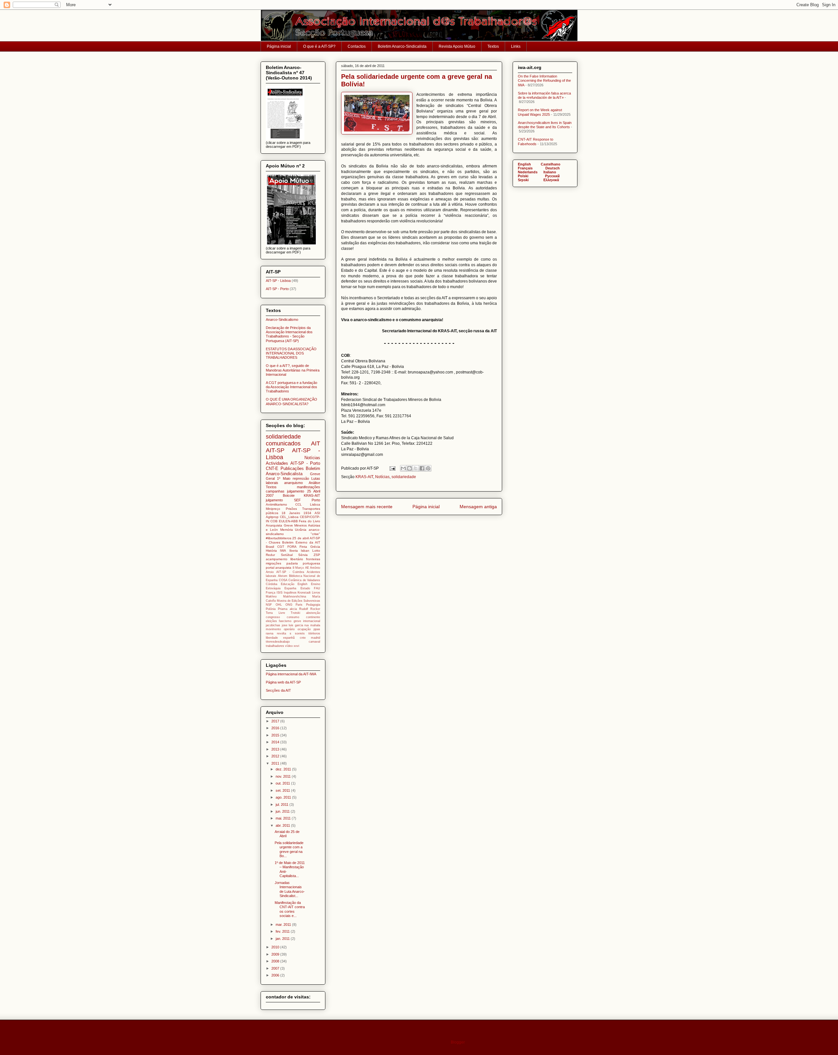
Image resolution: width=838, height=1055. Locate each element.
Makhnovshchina (294, 596)
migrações (273, 563)
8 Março (298, 567)
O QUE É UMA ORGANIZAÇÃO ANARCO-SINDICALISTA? (291, 401)
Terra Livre (275, 612)
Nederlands (527, 172)
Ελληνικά (551, 180)
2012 (275, 756)
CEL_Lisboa (289, 517)
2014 (275, 742)
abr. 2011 (283, 825)
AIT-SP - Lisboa (278, 281)
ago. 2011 (284, 797)
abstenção (313, 612)
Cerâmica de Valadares (304, 580)
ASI (317, 513)
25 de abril (300, 538)
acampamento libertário (284, 559)
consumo (293, 617)
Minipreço (273, 508)
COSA (283, 580)
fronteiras (313, 559)
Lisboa (315, 504)
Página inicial (279, 46)
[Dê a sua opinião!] (409, 468)
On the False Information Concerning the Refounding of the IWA (544, 80)
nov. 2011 (284, 776)
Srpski (523, 180)
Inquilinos (290, 592)
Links (515, 46)
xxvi (296, 646)
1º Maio (283, 478)
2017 (275, 721)
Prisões (291, 508)
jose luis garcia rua (295, 625)
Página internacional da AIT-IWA (291, 674)
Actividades (277, 463)
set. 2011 (283, 790)
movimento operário (280, 629)
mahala (315, 625)
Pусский (552, 176)
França (270, 592)
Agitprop (272, 517)
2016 (275, 728)
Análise (314, 483)
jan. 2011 (283, 939)
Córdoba (271, 584)
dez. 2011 (284, 769)
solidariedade (404, 477)
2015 (275, 735)
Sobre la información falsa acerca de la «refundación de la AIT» (544, 95)
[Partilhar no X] (415, 468)
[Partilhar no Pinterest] (428, 468)
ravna (269, 633)
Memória (286, 529)
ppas (317, 629)
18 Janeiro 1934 (296, 513)
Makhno (271, 596)
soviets (300, 633)
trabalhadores (275, 646)
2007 (275, 968)
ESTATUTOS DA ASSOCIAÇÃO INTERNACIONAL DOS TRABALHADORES (291, 353)
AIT (315, 443)
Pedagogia (313, 604)
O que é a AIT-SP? (319, 46)
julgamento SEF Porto (293, 500)
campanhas (275, 491)
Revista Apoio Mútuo (457, 46)
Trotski (295, 612)
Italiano (549, 172)
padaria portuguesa (303, 563)
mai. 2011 (284, 818)
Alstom (282, 576)
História (271, 550)
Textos (493, 46)
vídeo (289, 646)
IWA (283, 550)
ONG (288, 604)
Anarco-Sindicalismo (282, 319)
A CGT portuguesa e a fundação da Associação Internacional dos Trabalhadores (291, 387)
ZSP (317, 555)
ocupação (304, 629)
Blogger (458, 1042)
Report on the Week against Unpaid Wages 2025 (540, 112)
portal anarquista (278, 567)
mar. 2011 (284, 924)
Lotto (316, 550)
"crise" (315, 534)
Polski (523, 176)
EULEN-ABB (288, 521)
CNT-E (272, 468)
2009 (275, 954)
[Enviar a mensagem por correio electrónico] (392, 468)
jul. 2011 (282, 804)
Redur (270, 555)
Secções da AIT (278, 690)
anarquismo (293, 483)
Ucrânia (300, 529)
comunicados (283, 443)
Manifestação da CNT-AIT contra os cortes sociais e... (290, 909)
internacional (311, 621)
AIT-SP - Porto (277, 289)
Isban (305, 550)
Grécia (315, 546)
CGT (280, 546)
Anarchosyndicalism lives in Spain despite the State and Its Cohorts (545, 125)
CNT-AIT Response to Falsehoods (535, 141)
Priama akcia (287, 609)
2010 (275, 947)
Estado (305, 588)
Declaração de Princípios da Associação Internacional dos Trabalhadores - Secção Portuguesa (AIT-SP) (289, 334)
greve (297, 621)
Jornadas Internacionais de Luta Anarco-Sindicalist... (290, 889)
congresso (273, 617)
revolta (281, 633)
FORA (292, 546)
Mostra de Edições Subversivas (298, 600)
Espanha (290, 588)
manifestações (308, 487)
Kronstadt (304, 592)
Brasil (270, 546)
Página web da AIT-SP (283, 682)
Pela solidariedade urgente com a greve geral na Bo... (289, 849)
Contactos (357, 46)
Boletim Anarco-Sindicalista (402, 46)
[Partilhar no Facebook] (422, 468)
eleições (271, 621)
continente (313, 617)
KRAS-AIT (364, 477)
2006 (275, 975)
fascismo (285, 621)
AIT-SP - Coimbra (290, 572)
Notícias (382, 477)
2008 (275, 961)
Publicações (292, 468)
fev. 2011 (283, 931)
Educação (287, 584)
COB (274, 521)
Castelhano (550, 164)
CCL (298, 504)
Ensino (315, 584)
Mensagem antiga (478, 506)
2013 (275, 749)
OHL (279, 604)
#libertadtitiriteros (278, 538)
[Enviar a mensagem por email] (403, 468)
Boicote (289, 495)
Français (525, 168)
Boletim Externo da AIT (301, 542)
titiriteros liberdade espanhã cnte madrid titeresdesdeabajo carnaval (293, 637)
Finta (303, 546)
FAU (317, 588)
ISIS (279, 592)
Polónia (271, 609)
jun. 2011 (283, 811)
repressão (301, 478)
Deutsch (552, 168)
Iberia (293, 550)
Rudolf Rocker (309, 609)
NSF (269, 604)
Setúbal (287, 555)
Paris (299, 604)
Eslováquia (273, 588)
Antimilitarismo (276, 504)
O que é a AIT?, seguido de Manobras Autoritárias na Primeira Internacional (292, 370)
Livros (316, 592)
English (302, 584)
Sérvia (303, 555)
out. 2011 (283, 783)
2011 (275, 763)
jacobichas (273, 625)
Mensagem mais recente (366, 506)
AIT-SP (275, 450)
